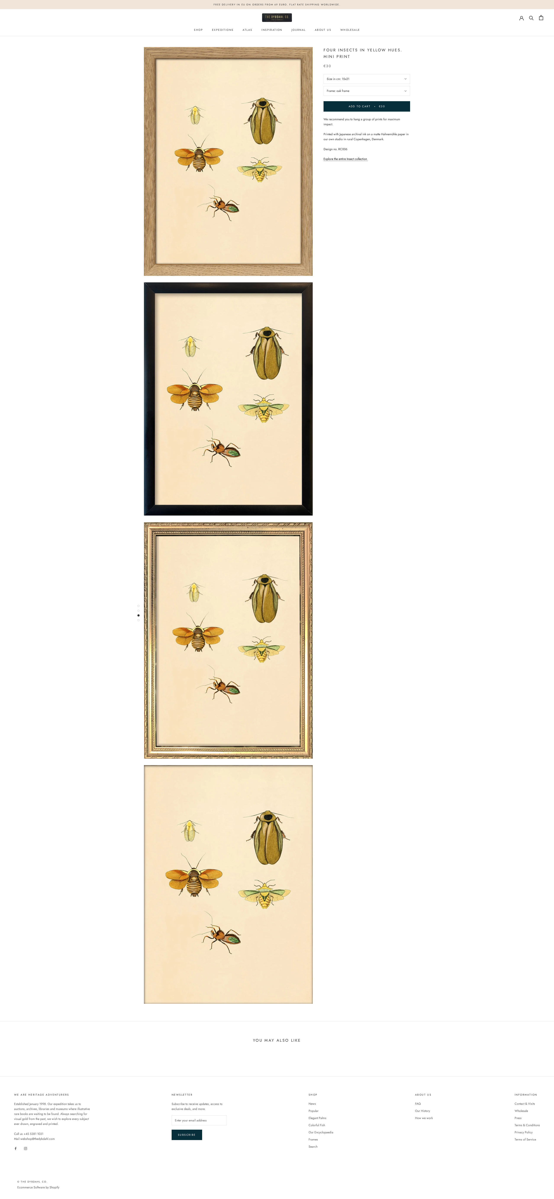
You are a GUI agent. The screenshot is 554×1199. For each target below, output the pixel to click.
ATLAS (247, 30)
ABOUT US (323, 30)
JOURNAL (298, 30)
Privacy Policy (524, 1132)
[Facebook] (15, 1148)
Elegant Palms (317, 1118)
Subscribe (187, 1135)
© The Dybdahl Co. (32, 1181)
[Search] (531, 17)
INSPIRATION (271, 30)
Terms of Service (525, 1139)
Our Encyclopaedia (321, 1132)
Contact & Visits (525, 1103)
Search (313, 1146)
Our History (422, 1111)
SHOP (198, 30)
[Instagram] (25, 1148)
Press (518, 1118)
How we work (424, 1118)
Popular (314, 1111)
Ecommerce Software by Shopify (38, 1187)
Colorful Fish (317, 1125)
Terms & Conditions (527, 1125)
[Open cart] (541, 17)
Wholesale (521, 1111)
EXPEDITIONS (223, 30)
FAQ (418, 1103)
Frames (313, 1139)
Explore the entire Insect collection (346, 159)
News (312, 1103)
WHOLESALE (350, 30)
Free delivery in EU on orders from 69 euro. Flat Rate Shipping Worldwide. (277, 4)
